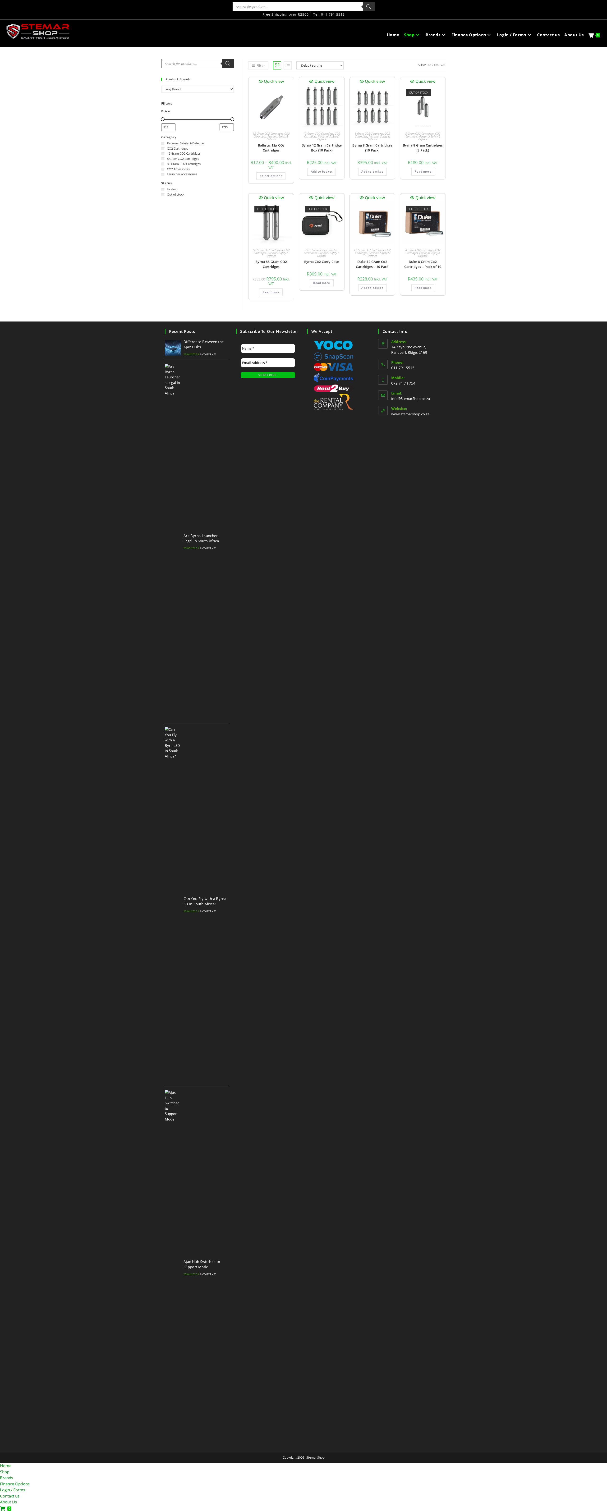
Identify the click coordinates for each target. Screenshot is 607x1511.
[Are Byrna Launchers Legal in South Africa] (173, 541)
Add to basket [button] (322, 172)
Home (6, 1465)
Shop (4, 1471)
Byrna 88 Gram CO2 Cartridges (271, 264)
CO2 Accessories (315, 250)
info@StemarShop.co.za (410, 398)
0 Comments (208, 354)
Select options (271, 176)
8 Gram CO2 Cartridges (369, 134)
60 (429, 65)
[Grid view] (277, 65)
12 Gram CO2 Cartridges (268, 134)
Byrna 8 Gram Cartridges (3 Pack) (423, 147)
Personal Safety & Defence (278, 137)
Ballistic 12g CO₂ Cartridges (271, 147)
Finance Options (15, 1484)
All (443, 65)
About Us (8, 1502)
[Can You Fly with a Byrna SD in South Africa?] (173, 904)
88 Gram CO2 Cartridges (268, 250)
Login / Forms (12, 1490)
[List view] (288, 65)
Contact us (9, 1496)
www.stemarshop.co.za (410, 414)
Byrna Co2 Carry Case (321, 261)
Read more (422, 172)
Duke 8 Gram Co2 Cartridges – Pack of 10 (422, 264)
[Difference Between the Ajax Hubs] (173, 348)
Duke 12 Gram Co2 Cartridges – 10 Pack (372, 264)
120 (436, 65)
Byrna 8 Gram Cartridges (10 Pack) (372, 147)
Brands (6, 1477)
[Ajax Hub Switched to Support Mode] (173, 1267)
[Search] (369, 6)
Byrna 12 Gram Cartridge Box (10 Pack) (322, 147)
